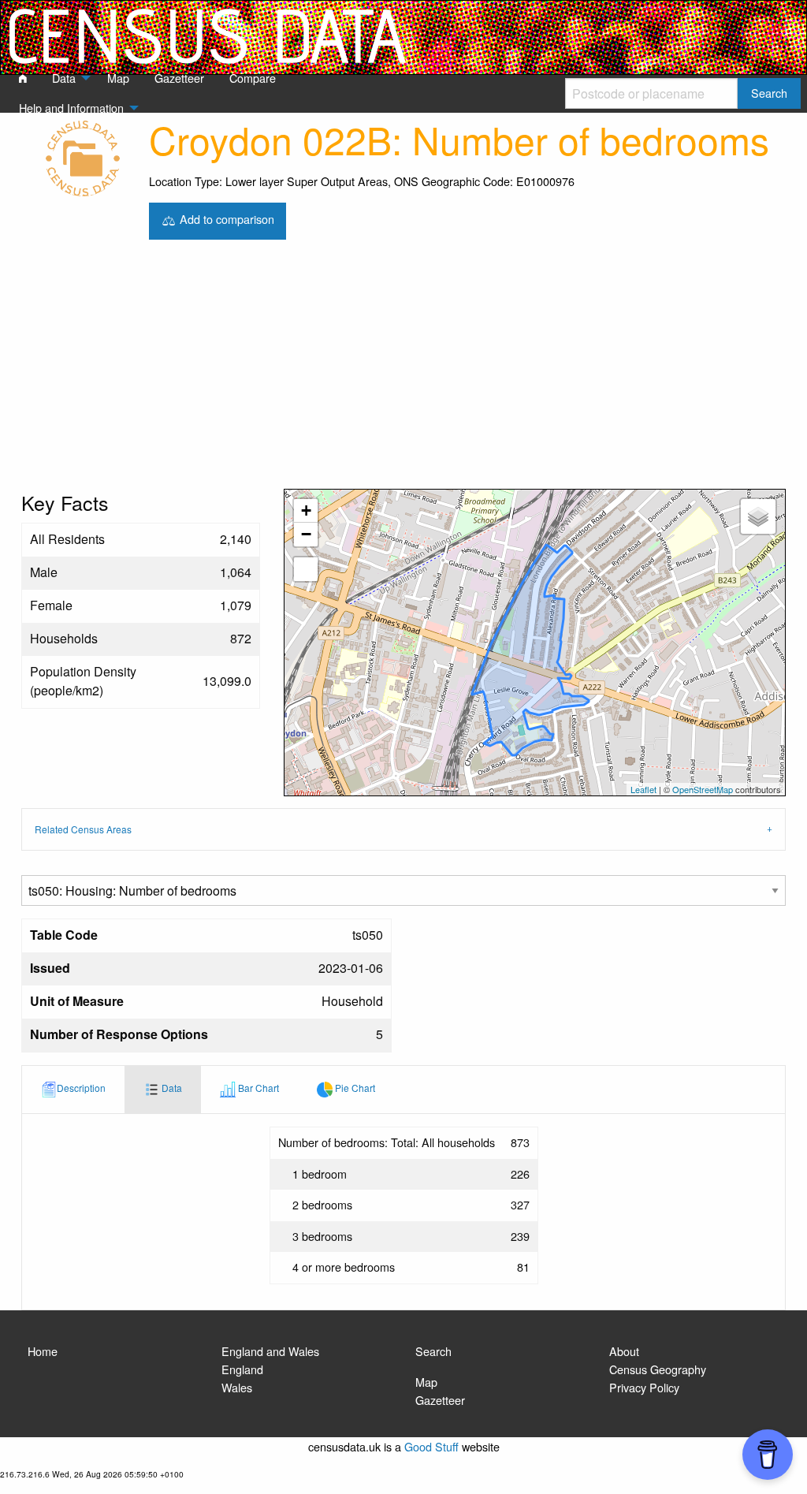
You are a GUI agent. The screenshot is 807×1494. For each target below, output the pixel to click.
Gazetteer (440, 1400)
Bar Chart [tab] (257, 1087)
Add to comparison (225, 219)
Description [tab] (81, 1087)
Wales (236, 1387)
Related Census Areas (83, 829)
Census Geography (657, 1369)
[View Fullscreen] (306, 569)
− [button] (306, 534)
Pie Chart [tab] (354, 1087)
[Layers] (758, 516)
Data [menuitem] (64, 77)
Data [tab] (170, 1087)
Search (433, 1351)
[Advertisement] (403, 370)
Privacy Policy (644, 1387)
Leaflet (643, 789)
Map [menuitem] (118, 77)
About (624, 1351)
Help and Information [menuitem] (71, 107)
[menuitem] (22, 79)
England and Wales (270, 1351)
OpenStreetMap (702, 789)
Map (426, 1381)
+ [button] (306, 510)
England (242, 1369)
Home (43, 1351)
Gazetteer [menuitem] (179, 77)
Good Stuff (431, 1446)
